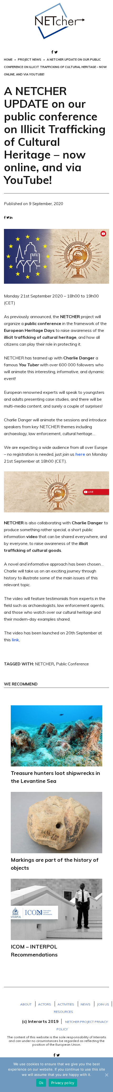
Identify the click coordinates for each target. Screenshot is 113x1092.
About (26, 1004)
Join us (103, 1004)
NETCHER (44, 663)
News (85, 1004)
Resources (63, 1012)
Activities (66, 1004)
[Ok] (106, 1074)
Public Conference (72, 663)
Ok (41, 1083)
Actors (44, 1004)
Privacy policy (62, 1083)
